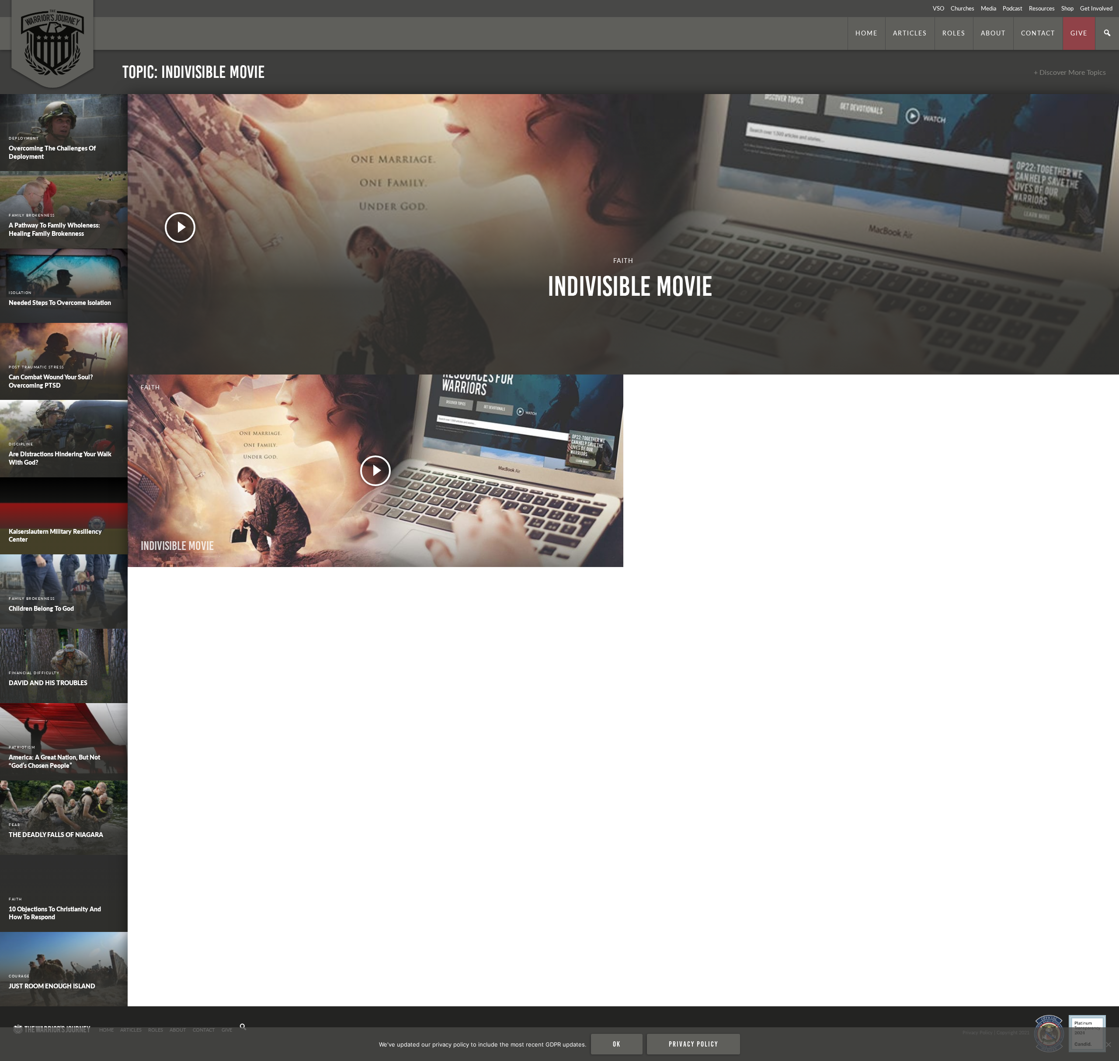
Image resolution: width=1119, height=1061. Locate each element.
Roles (954, 32)
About (993, 32)
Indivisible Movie (177, 546)
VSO (938, 8)
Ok (617, 1044)
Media (988, 8)
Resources (1042, 8)
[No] (1108, 1044)
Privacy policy (693, 1044)
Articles (910, 32)
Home (866, 32)
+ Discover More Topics (1070, 72)
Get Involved (1096, 8)
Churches (962, 8)
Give (1079, 32)
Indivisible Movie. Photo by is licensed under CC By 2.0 (187, 994)
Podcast (1012, 8)
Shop (1067, 8)
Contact (1038, 32)
